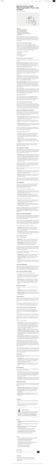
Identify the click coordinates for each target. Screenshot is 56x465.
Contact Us (18, 463)
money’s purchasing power (28, 156)
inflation (38, 150)
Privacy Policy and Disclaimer (30, 463)
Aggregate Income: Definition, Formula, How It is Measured (26, 428)
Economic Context (19, 457)
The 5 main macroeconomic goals (22, 31)
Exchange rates (19, 239)
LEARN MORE (19, 34)
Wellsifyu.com (34, 414)
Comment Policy (41, 463)
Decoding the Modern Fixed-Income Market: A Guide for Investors (27, 442)
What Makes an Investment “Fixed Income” (24, 446)
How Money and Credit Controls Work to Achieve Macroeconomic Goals (27, 403)
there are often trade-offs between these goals (31, 311)
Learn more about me (33, 415)
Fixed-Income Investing (25, 457)
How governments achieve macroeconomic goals (24, 33)
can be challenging (31, 96)
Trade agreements (20, 254)
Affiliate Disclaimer (36, 463)
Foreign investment (20, 242)
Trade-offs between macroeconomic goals (23, 32)
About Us (22, 463)
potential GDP (31, 128)
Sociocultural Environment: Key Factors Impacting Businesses (27, 431)
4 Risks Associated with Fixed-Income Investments (25, 432)
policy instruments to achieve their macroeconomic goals (30, 350)
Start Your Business (19, 460)
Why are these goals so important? (22, 30)
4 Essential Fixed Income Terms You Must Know (24, 443)
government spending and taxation (25, 355)
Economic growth (19, 111)
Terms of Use (24, 463)
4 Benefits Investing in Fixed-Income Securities (24, 440)
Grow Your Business (31, 457)
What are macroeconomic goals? (22, 29)
